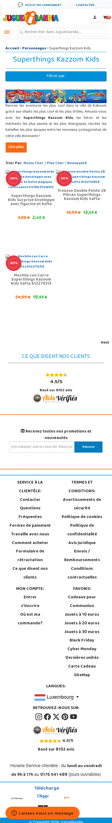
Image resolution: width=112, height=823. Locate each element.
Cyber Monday (82, 649)
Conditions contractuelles (82, 573)
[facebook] (47, 717)
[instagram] (39, 717)
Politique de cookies (82, 517)
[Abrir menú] (7, 32)
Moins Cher (33, 163)
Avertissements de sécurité (82, 504)
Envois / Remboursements (82, 556)
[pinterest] (65, 717)
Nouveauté (77, 163)
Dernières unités (82, 658)
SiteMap (82, 675)
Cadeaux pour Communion (82, 602)
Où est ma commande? (30, 619)
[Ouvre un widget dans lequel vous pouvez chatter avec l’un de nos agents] (42, 813)
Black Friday (82, 640)
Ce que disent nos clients (30, 573)
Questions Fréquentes (30, 513)
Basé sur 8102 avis (56, 385)
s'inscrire (30, 606)
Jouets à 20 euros (81, 623)
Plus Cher (55, 163)
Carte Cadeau (82, 666)
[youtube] (73, 717)
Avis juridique (82, 543)
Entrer (30, 597)
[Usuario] (94, 18)
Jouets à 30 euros (81, 632)
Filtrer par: (56, 76)
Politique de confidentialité (82, 530)
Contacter (30, 500)
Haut (105, 343)
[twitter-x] (56, 717)
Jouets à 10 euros (82, 615)
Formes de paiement (30, 526)
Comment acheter (30, 543)
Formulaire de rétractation (30, 556)
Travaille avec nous (30, 534)
